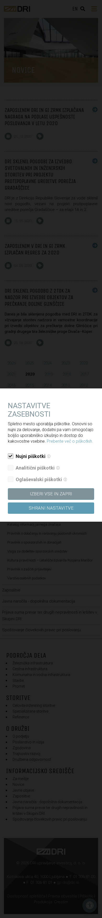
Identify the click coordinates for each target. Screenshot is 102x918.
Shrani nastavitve (51, 508)
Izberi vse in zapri (51, 493)
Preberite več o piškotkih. (70, 441)
